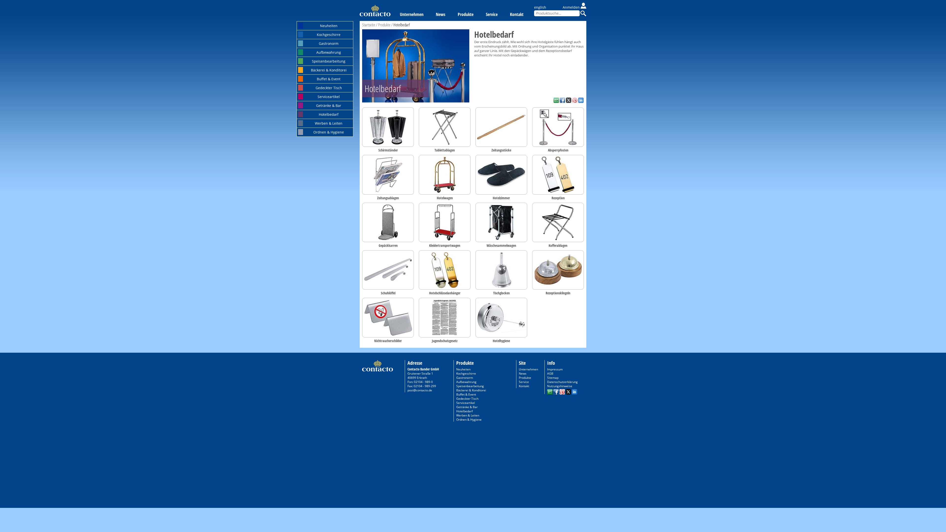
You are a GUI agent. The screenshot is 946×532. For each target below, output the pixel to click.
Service (492, 14)
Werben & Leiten (328, 123)
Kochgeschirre (328, 34)
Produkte (465, 14)
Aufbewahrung (328, 52)
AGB (550, 373)
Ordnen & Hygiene (328, 132)
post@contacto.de (419, 390)
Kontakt (517, 14)
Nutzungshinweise (559, 386)
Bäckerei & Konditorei (329, 70)
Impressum (555, 369)
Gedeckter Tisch (329, 87)
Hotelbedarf (328, 114)
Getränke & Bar (328, 105)
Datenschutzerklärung (562, 382)
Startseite (368, 25)
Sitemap (552, 378)
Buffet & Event (328, 79)
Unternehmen (411, 14)
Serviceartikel (329, 96)
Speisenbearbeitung (328, 61)
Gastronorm (328, 43)
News (440, 14)
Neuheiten (329, 25)
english (540, 7)
